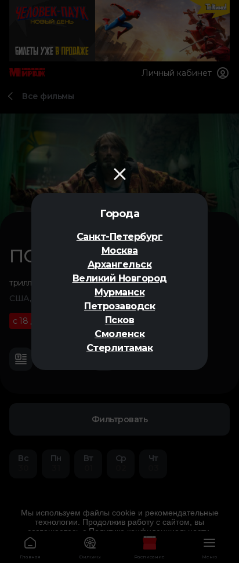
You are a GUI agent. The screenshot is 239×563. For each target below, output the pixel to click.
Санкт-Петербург (120, 236)
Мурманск (119, 292)
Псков (120, 320)
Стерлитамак (119, 347)
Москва (120, 250)
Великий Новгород (120, 278)
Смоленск (119, 333)
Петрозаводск (119, 306)
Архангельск (120, 264)
